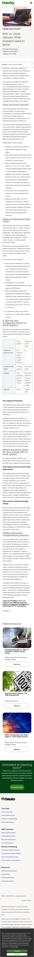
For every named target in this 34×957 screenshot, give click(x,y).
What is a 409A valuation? (8, 832)
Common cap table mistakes (9, 818)
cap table (23, 199)
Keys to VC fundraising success (9, 857)
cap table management (16, 565)
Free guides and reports (7, 877)
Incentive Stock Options (18, 166)
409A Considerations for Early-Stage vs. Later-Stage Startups (16, 736)
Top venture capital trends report (10, 850)
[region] (17, 942)
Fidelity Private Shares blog (8, 870)
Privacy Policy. (14, 946)
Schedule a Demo (17, 787)
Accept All (17, 951)
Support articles (5, 874)
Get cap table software (7, 822)
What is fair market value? (8, 839)
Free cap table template (8, 815)
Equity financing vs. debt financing (10, 860)
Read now (17, 664)
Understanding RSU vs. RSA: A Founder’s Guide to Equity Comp (17, 651)
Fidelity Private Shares (11, 49)
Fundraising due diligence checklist (11, 853)
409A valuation (22, 158)
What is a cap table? (7, 812)
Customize (17, 954)
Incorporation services (7, 881)
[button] (17, 64)
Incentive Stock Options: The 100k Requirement (16, 694)
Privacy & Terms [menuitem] (26, 900)
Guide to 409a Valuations (8, 836)
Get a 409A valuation (7, 843)
